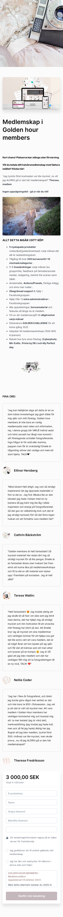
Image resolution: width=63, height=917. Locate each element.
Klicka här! (18, 168)
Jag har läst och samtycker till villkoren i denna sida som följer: (30, 863)
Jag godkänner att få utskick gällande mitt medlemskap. (32, 852)
